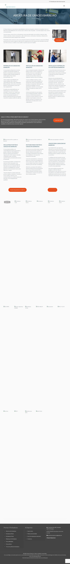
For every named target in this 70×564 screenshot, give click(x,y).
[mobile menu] (64, 6)
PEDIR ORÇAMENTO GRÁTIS (17, 189)
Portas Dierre (9, 544)
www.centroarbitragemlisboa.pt (35, 556)
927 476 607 (52, 189)
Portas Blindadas (9, 541)
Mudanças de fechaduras (11, 538)
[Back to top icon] (63, 561)
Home (28, 18)
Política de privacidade (32, 533)
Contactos (29, 538)
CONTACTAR (59, 40)
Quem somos (30, 531)
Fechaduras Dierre (10, 533)
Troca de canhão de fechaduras (12, 546)
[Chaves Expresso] (10, 6)
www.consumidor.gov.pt (43, 557)
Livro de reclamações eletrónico (34, 536)
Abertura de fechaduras (11, 531)
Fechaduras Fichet (10, 536)
